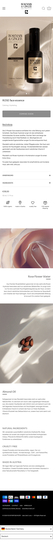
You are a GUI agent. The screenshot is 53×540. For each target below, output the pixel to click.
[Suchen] (43, 9)
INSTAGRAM (6, 505)
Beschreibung (7, 124)
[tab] (8, 124)
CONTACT (15, 505)
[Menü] (4, 8)
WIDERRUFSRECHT (28, 509)
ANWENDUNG (7, 175)
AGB (21, 505)
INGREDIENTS (7, 183)
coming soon (26, 114)
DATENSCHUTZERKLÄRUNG (11, 509)
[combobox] (26, 528)
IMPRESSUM (28, 505)
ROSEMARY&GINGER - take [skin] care (19, 515)
